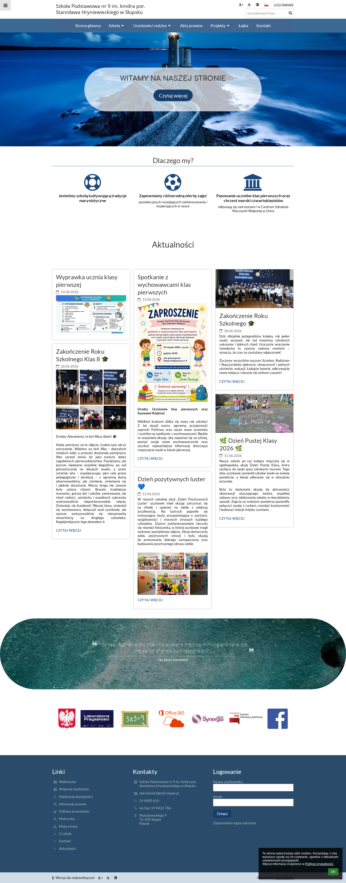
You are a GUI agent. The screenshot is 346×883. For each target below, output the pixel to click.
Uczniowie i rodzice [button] (150, 25)
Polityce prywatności (319, 864)
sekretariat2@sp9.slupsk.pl (159, 793)
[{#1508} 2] (135, 718)
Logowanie (284, 5)
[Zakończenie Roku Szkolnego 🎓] (254, 288)
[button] (257, 4)
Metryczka (67, 819)
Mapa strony (68, 826)
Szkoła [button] (114, 25)
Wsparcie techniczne (74, 789)
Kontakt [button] (263, 25)
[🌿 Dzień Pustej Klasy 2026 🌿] (254, 413)
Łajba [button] (243, 25)
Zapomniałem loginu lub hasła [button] (234, 823)
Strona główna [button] (88, 25)
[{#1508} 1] (97, 719)
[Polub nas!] (277, 719)
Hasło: (217, 797)
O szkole (65, 834)
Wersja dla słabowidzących (75, 878)
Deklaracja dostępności (76, 797)
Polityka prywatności (74, 811)
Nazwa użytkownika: (228, 782)
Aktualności (67, 849)
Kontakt (65, 841)
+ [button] (243, 5)
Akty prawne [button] (191, 25)
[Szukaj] (290, 13)
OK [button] (333, 872)
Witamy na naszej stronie (173, 78)
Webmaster (67, 782)
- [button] (251, 5)
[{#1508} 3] (171, 719)
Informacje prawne (72, 804)
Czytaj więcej (173, 95)
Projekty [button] (217, 25)
